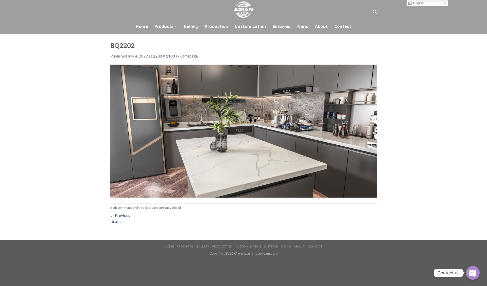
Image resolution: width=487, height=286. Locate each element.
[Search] (375, 12)
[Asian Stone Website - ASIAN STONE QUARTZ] (243, 9)
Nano (302, 26)
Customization (250, 26)
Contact (342, 26)
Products (163, 26)
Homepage (189, 56)
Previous (120, 215)
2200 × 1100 (164, 56)
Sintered (282, 26)
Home (142, 26)
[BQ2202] (243, 130)
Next (116, 221)
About (321, 26)
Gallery (191, 26)
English (418, 3)
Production (216, 26)
